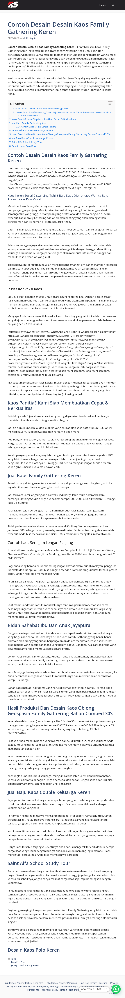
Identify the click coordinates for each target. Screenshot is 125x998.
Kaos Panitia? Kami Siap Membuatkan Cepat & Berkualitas (44, 119)
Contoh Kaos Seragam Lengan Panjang (38, 126)
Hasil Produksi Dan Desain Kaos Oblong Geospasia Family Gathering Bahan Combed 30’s (61, 134)
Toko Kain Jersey (88, 982)
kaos (13, 958)
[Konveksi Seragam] (13, 5)
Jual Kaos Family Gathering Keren (30, 123)
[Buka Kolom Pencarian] (113, 5)
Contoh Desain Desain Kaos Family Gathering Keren (40, 108)
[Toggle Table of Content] (108, 104)
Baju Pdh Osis (18, 962)
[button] (116, 989)
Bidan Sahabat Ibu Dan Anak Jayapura (32, 130)
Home (102, 4)
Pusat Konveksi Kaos (30, 115)
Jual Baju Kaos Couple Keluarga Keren (32, 138)
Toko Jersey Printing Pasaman (61, 982)
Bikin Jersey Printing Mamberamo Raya (57, 986)
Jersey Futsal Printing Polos (25, 965)
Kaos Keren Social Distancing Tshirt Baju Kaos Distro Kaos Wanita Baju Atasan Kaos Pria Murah (64, 112)
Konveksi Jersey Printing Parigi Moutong (62, 989)
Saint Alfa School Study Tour (27, 142)
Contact (113, 993)
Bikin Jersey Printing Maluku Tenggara (23, 982)
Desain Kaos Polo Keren (25, 146)
